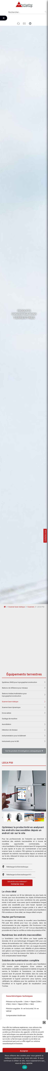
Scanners (30, 607)
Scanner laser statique (16, 607)
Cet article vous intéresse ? (17, 883)
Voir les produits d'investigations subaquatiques (23, 751)
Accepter (24, 1051)
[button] (44, 1022)
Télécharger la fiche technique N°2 (18, 875)
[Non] (45, 1061)
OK (24, 1067)
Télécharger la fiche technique (17, 867)
